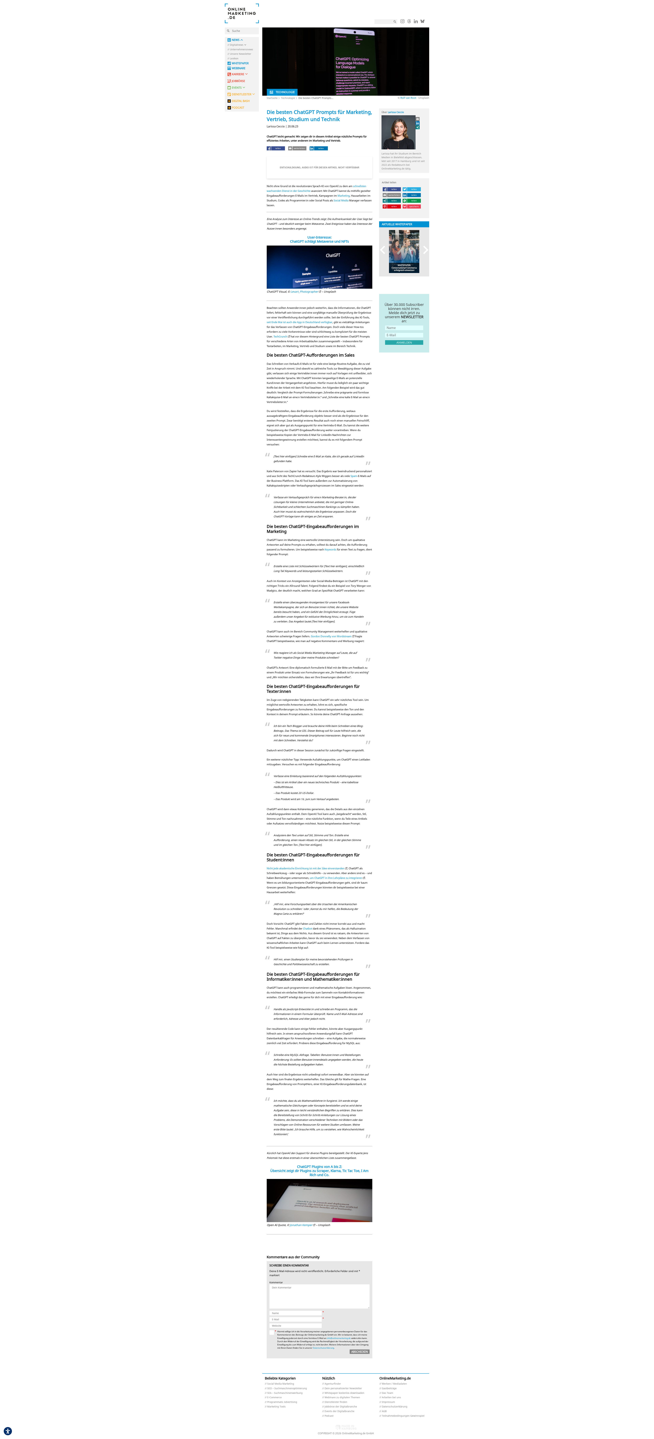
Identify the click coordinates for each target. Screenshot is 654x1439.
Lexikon (234, 58)
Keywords (330, 549)
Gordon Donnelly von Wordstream (331, 636)
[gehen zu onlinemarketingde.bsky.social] (422, 22)
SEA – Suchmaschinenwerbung (285, 1393)
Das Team (387, 1393)
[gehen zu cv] (418, 127)
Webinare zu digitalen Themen (342, 1397)
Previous (384, 250)
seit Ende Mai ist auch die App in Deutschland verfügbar (299, 322)
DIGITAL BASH (241, 101)
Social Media (341, 200)
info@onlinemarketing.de (339, 1338)
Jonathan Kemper (301, 1225)
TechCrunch (280, 336)
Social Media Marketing (280, 1383)
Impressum (388, 1402)
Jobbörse (238, 81)
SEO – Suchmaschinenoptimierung (287, 1388)
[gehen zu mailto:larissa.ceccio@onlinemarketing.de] (418, 119)
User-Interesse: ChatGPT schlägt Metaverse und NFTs (319, 239)
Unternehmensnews (241, 49)
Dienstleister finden (336, 1402)
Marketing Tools (276, 1406)
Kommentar (276, 1282)
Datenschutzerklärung (323, 1347)
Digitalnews (236, 44)
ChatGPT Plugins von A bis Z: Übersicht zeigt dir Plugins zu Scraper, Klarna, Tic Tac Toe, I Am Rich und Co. (319, 1170)
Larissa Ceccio (396, 112)
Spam (354, 476)
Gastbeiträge (389, 1388)
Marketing (344, 195)
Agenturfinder (333, 1383)
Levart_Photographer (304, 291)
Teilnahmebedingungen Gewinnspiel (403, 1415)
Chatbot (307, 928)
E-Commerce (274, 1397)
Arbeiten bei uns (391, 1397)
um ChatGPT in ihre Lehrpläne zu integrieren (336, 878)
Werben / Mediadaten (394, 1383)
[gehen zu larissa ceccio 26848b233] (418, 123)
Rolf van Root (408, 97)
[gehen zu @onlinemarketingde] (409, 22)
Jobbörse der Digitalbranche (341, 1406)
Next (424, 250)
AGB (384, 1411)
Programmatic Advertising (282, 1402)
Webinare (238, 68)
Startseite (272, 98)
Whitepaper (240, 63)
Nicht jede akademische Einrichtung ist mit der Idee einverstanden (305, 868)
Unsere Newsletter (240, 54)
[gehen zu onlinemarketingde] (402, 22)
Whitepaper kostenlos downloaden (344, 1393)
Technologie (288, 98)
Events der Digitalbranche (339, 1411)
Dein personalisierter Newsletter (343, 1388)
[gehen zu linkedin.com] (416, 22)
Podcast (329, 1415)
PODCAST (238, 107)
